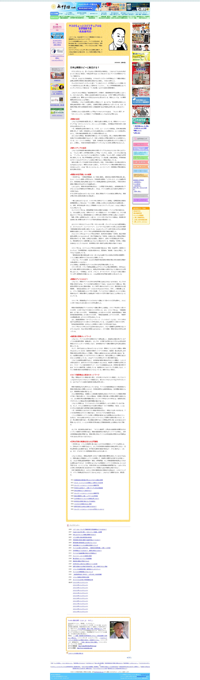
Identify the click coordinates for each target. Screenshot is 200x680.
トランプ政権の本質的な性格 (81, 577)
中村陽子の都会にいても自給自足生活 (92, 17)
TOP (52, 663)
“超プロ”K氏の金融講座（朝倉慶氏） (90, 666)
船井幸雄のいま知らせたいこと (70, 13)
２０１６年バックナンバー (80, 606)
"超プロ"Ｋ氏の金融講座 (60, 17)
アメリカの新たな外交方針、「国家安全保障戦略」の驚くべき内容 (91, 548)
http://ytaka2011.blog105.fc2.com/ (87, 646)
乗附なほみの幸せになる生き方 (119, 17)
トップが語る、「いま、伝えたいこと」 (63, 663)
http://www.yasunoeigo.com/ (84, 648)
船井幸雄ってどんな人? (82, 13)
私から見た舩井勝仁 (104, 13)
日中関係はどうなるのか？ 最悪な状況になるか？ (87, 550)
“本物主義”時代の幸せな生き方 (105, 17)
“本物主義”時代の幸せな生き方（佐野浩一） (129, 666)
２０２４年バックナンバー (80, 585)
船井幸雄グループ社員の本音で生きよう (143, 17)
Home (57, 13)
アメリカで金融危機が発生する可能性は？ (85, 553)
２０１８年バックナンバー (80, 601)
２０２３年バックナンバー (80, 587)
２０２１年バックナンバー (80, 593)
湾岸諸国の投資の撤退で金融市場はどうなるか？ (86, 540)
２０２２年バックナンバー (80, 590)
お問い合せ (137, 133)
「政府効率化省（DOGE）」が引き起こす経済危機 (87, 574)
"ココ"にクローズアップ (142, 13)
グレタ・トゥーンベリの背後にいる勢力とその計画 (88, 482)
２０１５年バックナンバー (80, 609)
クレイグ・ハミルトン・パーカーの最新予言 (86, 485)
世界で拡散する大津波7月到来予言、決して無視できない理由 (90, 566)
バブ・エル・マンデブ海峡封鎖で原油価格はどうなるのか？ (90, 529)
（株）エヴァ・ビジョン (140, 221)
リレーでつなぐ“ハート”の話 (100, 668)
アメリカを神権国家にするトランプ (83, 572)
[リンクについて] (145, 674)
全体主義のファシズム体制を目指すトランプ (85, 545)
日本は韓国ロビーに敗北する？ (83, 490)
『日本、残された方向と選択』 (89, 642)
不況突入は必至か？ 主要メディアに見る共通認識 (88, 488)
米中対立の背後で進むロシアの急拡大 (84, 501)
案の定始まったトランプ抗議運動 (82, 558)
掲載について (137, 130)
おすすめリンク (94, 13)
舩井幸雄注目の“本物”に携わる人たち (114, 663)
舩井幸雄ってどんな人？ (79, 663)
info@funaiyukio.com (98, 671)
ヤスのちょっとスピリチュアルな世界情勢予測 (77, 17)
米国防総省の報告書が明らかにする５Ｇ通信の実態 (88, 480)
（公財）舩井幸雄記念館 (140, 219)
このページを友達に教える (75, 653)
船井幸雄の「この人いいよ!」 (127, 13)
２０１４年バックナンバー (80, 611)
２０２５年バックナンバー (80, 582)
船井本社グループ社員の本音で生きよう (117, 668)
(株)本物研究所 (137, 213)
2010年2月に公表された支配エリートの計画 (85, 564)
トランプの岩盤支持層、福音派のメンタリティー (86, 569)
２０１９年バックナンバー (80, 598)
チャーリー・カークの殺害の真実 (82, 556)
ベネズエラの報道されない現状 (83, 504)
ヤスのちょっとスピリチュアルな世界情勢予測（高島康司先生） (66, 666)
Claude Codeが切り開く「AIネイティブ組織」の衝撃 (87, 532)
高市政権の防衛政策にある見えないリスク (85, 542)
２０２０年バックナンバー (80, 595)
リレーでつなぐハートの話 (132, 17)
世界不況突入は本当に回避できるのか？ (85, 506)
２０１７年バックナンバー (80, 603)
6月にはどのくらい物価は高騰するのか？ (84, 534)
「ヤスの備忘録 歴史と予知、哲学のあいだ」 (90, 628)
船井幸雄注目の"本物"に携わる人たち (114, 13)
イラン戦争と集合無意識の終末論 (82, 537)
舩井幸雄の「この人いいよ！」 (131, 663)
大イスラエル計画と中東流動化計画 (83, 579)
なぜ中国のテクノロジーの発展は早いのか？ (86, 498)
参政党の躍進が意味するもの (81, 561)
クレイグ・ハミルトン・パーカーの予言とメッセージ (89, 509)
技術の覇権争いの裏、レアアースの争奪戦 (86, 496)
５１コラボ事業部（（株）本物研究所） (57, 93)
